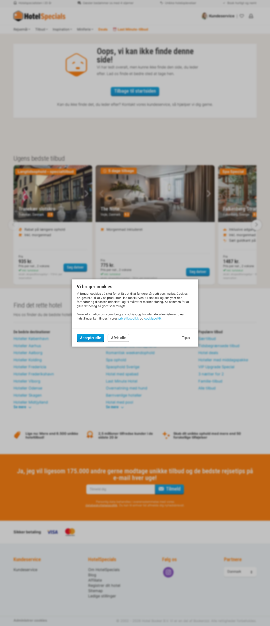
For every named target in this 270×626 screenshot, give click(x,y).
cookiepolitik (153, 318)
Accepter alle (90, 338)
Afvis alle (118, 338)
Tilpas (186, 338)
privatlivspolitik (128, 318)
